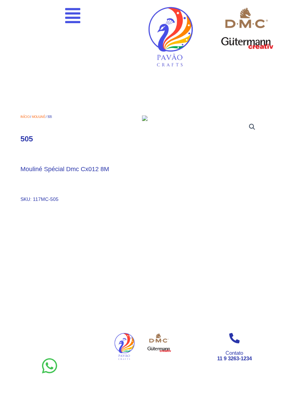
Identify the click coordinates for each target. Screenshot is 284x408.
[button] (252, 127)
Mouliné (38, 117)
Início (24, 117)
